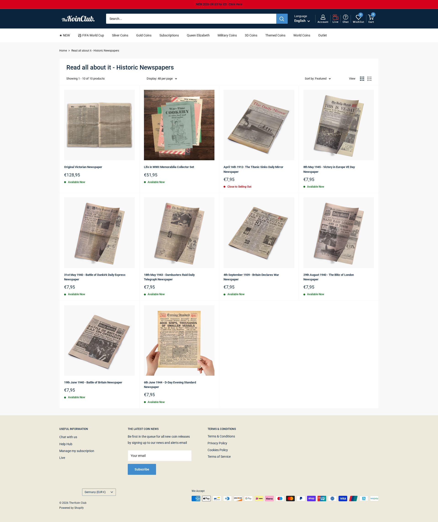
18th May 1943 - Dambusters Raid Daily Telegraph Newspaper (169, 277)
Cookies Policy (218, 450)
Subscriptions (169, 35)
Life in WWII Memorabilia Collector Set (169, 167)
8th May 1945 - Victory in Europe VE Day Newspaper (329, 169)
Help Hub (65, 444)
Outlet (322, 35)
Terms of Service (219, 456)
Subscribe (142, 469)
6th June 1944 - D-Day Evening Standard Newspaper (170, 385)
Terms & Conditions (221, 436)
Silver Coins (120, 35)
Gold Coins (143, 35)
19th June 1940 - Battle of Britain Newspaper (93, 382)
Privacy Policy (217, 443)
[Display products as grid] (362, 79)
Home (63, 50)
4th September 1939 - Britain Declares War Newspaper (251, 277)
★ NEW (64, 35)
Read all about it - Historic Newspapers (95, 50)
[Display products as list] (370, 79)
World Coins (301, 35)
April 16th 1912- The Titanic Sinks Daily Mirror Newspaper (253, 169)
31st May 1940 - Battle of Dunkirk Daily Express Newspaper (94, 277)
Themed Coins (275, 35)
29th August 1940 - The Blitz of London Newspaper (328, 277)
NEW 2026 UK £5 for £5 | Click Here (219, 4)
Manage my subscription (76, 451)
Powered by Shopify (71, 507)
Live (62, 458)
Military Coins (227, 35)
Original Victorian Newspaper (83, 167)
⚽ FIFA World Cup (91, 35)
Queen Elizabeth (198, 35)
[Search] (282, 19)
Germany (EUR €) (95, 492)
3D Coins (251, 35)
